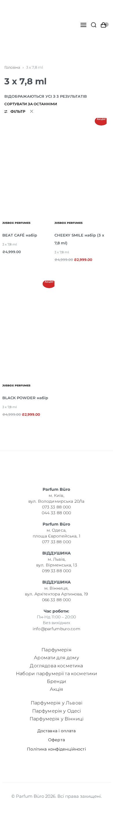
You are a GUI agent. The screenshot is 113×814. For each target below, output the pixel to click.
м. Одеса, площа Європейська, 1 (56, 533)
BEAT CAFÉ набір (19, 235)
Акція (56, 689)
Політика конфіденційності (56, 749)
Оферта (56, 739)
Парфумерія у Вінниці (56, 719)
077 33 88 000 (56, 541)
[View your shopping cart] (105, 25)
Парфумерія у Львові (56, 703)
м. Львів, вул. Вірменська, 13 (56, 562)
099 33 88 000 (56, 570)
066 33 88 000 (56, 599)
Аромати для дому (56, 657)
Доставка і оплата (56, 730)
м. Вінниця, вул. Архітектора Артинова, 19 (56, 591)
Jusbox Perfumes (16, 222)
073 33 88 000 (56, 507)
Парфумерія (56, 650)
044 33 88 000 (56, 512)
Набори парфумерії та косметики (56, 673)
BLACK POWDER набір (25, 397)
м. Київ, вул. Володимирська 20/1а (56, 498)
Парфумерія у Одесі (56, 711)
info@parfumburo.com (56, 628)
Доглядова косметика (56, 665)
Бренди (56, 681)
